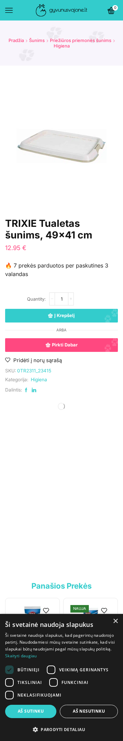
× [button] (115, 621)
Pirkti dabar (65, 344)
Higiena (62, 46)
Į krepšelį (64, 315)
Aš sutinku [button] (31, 711)
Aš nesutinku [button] (89, 711)
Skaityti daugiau (21, 656)
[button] (61, 729)
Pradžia (16, 40)
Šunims (37, 40)
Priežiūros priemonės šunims (80, 40)
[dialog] (61, 677)
